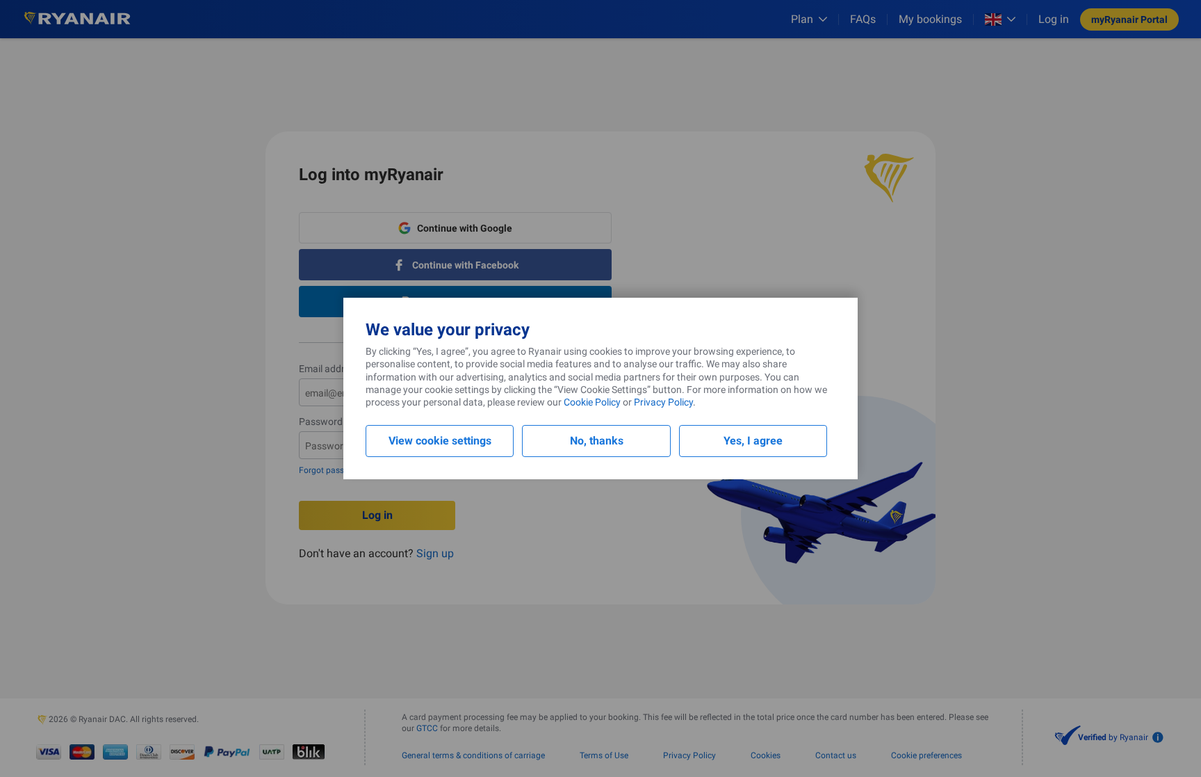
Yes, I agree (753, 440)
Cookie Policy (592, 402)
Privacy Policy (663, 402)
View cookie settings (440, 440)
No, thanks (596, 440)
